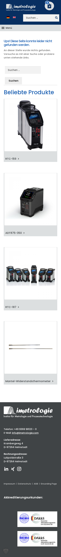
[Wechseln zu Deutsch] (8, 17)
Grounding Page (49, 483)
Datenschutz (24, 483)
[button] (9, 28)
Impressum (9, 483)
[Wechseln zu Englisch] (14, 17)
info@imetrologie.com (25, 433)
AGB (36, 483)
